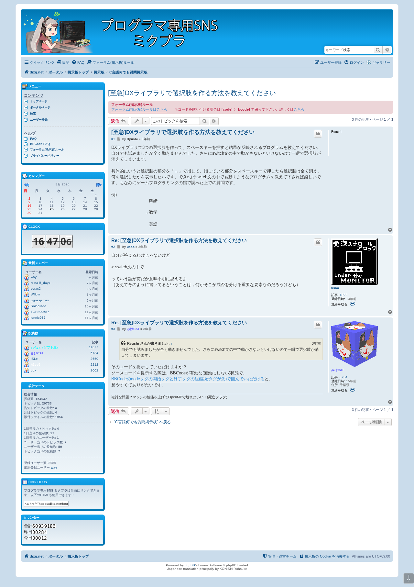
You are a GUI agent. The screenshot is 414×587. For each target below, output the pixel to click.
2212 (94, 364)
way (34, 277)
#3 (113, 329)
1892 (343, 295)
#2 (113, 247)
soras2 (36, 288)
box (33, 370)
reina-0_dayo (40, 282)
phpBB (190, 565)
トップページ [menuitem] (39, 101)
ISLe (34, 358)
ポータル (56, 72)
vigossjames (40, 300)
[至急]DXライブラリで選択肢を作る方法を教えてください (192, 92)
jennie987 (38, 317)
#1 (113, 139)
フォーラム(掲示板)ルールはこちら (139, 109)
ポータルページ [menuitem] (40, 107)
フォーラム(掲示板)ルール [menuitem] (47, 149)
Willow (35, 294)
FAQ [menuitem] (33, 138)
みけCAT (337, 370)
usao (335, 288)
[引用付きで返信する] (318, 134)
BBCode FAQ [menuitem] (40, 144)
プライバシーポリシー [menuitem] (44, 155)
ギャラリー (381, 62)
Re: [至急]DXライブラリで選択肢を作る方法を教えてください (179, 240)
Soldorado (38, 306)
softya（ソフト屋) (44, 347)
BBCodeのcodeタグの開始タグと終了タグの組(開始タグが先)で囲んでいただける (188, 378)
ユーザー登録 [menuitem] (39, 119)
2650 (94, 358)
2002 (94, 370)
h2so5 (35, 364)
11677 (93, 347)
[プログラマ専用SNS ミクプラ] (126, 32)
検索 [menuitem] (33, 113)
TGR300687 (40, 312)
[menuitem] (62, 62)
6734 (343, 377)
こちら (299, 109)
